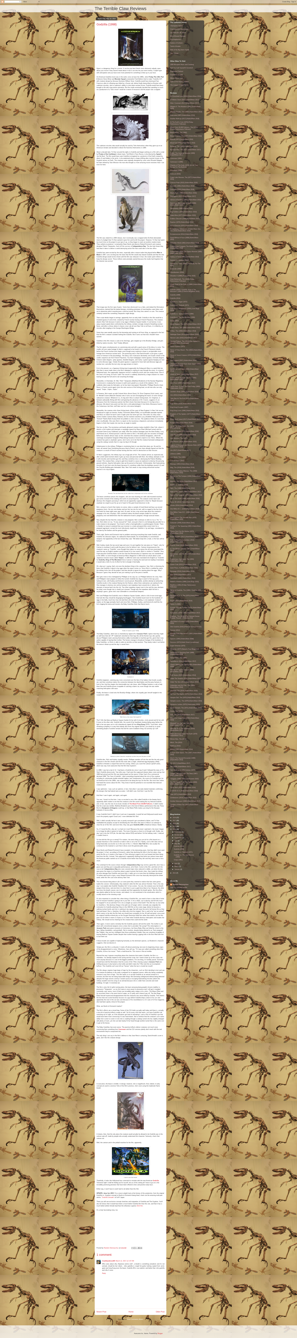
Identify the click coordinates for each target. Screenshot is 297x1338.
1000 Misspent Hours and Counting (182, 64)
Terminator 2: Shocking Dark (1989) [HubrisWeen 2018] (182, 653)
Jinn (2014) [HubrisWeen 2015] (180, 395)
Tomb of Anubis (175, 46)
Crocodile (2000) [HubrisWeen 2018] (182, 189)
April (176, 863)
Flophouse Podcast (176, 71)
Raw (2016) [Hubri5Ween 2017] (180, 575)
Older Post (160, 1312)
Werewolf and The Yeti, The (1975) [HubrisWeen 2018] (181, 724)
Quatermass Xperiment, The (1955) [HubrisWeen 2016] (182, 560)
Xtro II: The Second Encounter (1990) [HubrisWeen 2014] (182, 759)
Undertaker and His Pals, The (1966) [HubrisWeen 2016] (182, 686)
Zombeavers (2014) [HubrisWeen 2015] (183, 798)
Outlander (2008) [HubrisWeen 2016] (182, 523)
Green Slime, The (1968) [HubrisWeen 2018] (185, 327)
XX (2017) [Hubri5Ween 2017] (180, 763)
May (176, 844)
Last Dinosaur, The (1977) (178, 438)
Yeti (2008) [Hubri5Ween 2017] (180, 766)
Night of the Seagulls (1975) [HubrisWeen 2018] (186, 495)
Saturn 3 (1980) (175, 604)
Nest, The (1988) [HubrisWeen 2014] (182, 488)
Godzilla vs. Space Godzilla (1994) (182, 314)
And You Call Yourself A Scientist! (181, 68)
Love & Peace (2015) (177, 460)
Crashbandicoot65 (108, 1261)
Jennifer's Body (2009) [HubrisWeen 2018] (184, 392)
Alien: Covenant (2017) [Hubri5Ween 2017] (184, 103)
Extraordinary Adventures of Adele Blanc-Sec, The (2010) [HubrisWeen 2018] (185, 230)
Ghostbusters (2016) (177, 272)
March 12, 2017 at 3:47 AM (125, 1261)
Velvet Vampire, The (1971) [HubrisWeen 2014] (186, 708)
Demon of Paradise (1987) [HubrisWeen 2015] (185, 200)
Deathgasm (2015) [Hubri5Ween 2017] (183, 196)
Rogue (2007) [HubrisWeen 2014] (181, 601)
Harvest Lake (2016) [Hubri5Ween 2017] (183, 338)
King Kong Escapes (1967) (179, 407)
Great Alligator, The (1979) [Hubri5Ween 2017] (185, 324)
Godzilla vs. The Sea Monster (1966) (182, 317)
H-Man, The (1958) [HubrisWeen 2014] (183, 331)
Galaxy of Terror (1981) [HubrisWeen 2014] (184, 257)
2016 (174, 823)
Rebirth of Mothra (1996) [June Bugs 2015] (184, 581)
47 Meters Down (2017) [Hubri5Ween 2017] (184, 100)
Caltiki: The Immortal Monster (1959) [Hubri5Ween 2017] (182, 154)
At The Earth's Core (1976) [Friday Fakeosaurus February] (181, 123)
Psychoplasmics (175, 39)
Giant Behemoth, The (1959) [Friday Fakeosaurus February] (182, 280)
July (176, 841)
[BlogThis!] (134, 1248)
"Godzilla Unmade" (108, 1197)
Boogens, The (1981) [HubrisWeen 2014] (183, 146)
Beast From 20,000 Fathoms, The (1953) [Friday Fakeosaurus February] (184, 128)
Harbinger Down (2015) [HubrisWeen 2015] (184, 334)
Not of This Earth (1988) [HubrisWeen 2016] (185, 498)
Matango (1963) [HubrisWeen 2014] (182, 464)
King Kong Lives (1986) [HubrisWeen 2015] (184, 410)
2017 (174, 820)
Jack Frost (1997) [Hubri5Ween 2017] (182, 383)
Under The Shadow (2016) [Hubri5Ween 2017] (185, 678)
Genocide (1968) (175, 269)
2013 (174, 873)
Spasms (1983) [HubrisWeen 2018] (182, 639)
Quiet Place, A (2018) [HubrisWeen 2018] (184, 568)
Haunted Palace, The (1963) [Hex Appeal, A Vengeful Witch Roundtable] (184, 342)
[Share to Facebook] (139, 1248)
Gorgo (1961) (174, 321)
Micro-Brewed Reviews (178, 36)
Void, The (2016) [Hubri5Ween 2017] (182, 715)
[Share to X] (137, 1248)
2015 (174, 826)
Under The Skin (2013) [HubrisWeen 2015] (184, 682)
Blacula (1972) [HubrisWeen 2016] (181, 139)
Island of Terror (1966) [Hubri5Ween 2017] (184, 374)
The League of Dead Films (179, 85)
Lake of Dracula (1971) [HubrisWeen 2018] (184, 431)
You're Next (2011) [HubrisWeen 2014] (183, 787)
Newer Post (101, 1312)
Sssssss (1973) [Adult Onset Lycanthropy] (184, 642)
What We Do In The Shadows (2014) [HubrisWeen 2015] (182, 729)
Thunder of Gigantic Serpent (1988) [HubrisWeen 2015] (182, 671)
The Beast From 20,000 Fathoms (140, 804)
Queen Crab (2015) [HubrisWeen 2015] (183, 564)
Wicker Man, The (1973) (178, 739)
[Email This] (132, 1248)
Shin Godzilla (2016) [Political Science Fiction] (185, 627)
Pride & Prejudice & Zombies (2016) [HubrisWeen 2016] (182, 541)
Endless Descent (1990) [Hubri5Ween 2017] (185, 219)
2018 (174, 817)
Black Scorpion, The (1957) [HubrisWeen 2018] (186, 136)
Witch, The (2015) (176, 742)
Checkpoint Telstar (176, 26)
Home (131, 1312)
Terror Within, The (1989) (178, 658)
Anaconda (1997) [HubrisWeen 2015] (182, 115)
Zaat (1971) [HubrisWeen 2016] (180, 794)
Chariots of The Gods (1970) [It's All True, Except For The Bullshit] (184, 166)
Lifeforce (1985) (175, 454)
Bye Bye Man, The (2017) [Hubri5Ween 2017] (185, 150)
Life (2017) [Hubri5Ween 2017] (180, 450)
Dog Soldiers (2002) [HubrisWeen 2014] (183, 212)
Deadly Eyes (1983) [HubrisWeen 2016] (183, 193)
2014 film (140, 1206)
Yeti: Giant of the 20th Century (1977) (182, 770)
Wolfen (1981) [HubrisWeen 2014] (181, 749)
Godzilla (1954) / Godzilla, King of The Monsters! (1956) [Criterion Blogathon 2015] (184, 290)
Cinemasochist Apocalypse (179, 29)
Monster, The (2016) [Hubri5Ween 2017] (183, 481)
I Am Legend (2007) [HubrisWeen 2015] (183, 360)
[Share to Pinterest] (141, 1248)
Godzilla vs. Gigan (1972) (178, 302)
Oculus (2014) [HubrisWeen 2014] (181, 505)
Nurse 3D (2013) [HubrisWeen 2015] (182, 502)
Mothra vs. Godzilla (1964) (179, 485)
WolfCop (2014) (175, 746)
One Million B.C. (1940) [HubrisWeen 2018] (184, 509)
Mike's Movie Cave (176, 78)
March (176, 866)
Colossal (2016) (175, 174)
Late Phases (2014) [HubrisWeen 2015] (183, 441)
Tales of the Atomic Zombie (179, 82)
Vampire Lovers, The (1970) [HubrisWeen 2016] (186, 701)
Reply (104, 1273)
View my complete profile (178, 887)
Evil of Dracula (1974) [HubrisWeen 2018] (184, 225)
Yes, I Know (174, 53)
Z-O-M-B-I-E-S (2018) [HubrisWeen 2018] (184, 791)
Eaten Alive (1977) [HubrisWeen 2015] (183, 215)
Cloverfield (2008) (176, 170)
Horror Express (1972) (177, 346)
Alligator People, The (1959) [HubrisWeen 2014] (186, 112)
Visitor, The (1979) (176, 711)
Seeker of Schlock (176, 43)
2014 (174, 829)
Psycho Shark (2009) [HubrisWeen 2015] (184, 545)
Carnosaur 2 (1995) (176, 162)
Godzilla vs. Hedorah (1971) (179, 305)
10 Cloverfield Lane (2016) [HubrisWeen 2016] (185, 96)
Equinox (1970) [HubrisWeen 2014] (182, 222)
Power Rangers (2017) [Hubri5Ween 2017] (184, 537)
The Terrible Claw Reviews (120, 8)
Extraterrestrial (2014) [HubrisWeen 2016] (184, 234)
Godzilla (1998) (175, 295)
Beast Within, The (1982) (178, 132)
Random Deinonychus (180, 884)
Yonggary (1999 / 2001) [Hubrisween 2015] (184, 779)
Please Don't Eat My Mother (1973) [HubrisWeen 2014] (182, 532)
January (177, 869)
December (178, 832)
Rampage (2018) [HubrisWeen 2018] (182, 571)
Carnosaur (122, 1029)
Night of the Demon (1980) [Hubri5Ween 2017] (185, 492)
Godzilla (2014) (175, 298)
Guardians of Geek (176, 75)
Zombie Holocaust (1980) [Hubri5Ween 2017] (185, 801)
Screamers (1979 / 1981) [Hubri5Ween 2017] (185, 613)
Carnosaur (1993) (176, 158)
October (177, 835)
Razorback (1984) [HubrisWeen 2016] (182, 578)
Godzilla (156, 1180)
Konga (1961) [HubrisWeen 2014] (181, 423)
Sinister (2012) (175, 630)
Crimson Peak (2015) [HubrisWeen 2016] (184, 182)
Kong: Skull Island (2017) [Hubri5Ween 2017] (185, 419)
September (178, 838)
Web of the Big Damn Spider (179, 50)
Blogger (160, 1333)
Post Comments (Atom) (135, 1319)
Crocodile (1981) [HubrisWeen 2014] (182, 186)
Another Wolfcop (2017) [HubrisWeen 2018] (184, 118)
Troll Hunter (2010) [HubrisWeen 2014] (183, 675)
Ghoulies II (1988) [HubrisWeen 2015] (182, 276)
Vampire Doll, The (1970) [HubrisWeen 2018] (185, 697)
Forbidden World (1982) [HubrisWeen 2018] (184, 243)
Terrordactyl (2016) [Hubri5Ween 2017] (183, 661)
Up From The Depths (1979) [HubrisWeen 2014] (186, 694)
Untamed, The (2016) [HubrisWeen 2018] (184, 691)
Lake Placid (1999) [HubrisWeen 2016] (183, 435)
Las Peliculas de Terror (178, 32)
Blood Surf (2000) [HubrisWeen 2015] (182, 143)
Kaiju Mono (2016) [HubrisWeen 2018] (183, 404)
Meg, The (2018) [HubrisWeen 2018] (182, 467)
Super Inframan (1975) (177, 646)
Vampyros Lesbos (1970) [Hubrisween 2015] (185, 704)
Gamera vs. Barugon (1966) (179, 260)
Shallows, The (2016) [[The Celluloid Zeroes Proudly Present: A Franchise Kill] (185, 617)
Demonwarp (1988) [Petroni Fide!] (181, 208)
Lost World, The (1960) (178, 457)
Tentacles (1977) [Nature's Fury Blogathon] (184, 649)
